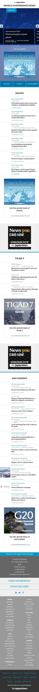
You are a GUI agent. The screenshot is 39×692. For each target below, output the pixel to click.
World (9, 604)
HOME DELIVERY (19, 586)
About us (6, 673)
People (9, 653)
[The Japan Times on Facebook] (23, 592)
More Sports (29, 660)
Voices (9, 664)
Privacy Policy (30, 673)
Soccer (29, 645)
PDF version (27, 215)
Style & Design (10, 646)
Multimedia (10, 616)
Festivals (29, 627)
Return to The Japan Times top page (19, 554)
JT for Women (19, 569)
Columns (10, 614)
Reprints (17, 677)
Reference (10, 611)
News (9, 599)
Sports (29, 641)
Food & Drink (10, 641)
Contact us (17, 673)
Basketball (29, 648)
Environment (10, 643)
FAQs (25, 677)
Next (37, 26)
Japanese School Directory (19, 574)
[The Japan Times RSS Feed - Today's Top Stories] (16, 592)
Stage (29, 622)
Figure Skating (29, 655)
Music (29, 617)
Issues (29, 599)
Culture (29, 612)
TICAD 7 (19, 84)
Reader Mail (9, 627)
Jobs (19, 564)
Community (10, 662)
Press (9, 681)
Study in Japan (19, 567)
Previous (1, 26)
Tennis (29, 658)
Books (29, 630)
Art (29, 620)
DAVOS (6, 84)
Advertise (27, 681)
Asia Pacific (10, 609)
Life (10, 634)
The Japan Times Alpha (19, 562)
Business (10, 607)
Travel (9, 636)
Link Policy (7, 677)
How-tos (29, 606)
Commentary (10, 625)
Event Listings (29, 604)
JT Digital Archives (19, 559)
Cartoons (10, 630)
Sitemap (17, 681)
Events (29, 625)
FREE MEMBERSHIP (19, 581)
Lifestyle (9, 651)
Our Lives (29, 601)
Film (29, 615)
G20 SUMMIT (32, 84)
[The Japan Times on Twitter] (19, 592)
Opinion (9, 620)
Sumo (29, 650)
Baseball (29, 643)
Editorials (10, 623)
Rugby (29, 653)
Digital (9, 639)
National (9, 602)
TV (29, 632)
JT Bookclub (19, 572)
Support (32, 677)
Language (10, 648)
